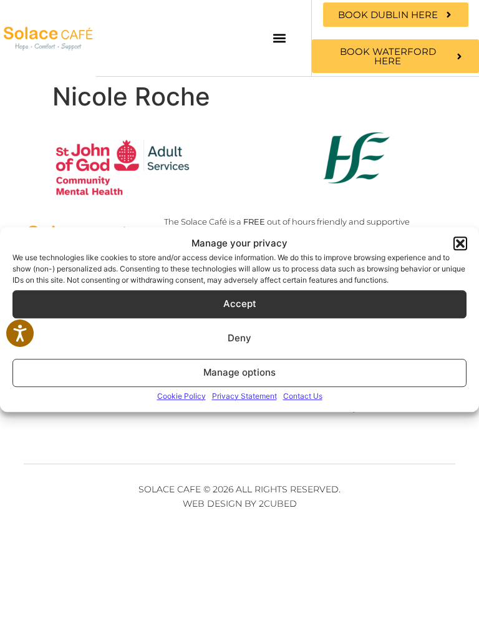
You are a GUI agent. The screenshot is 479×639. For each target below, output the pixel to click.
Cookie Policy (181, 396)
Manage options (239, 372)
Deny (239, 338)
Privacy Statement (244, 396)
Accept (239, 304)
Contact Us (302, 396)
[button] (460, 244)
